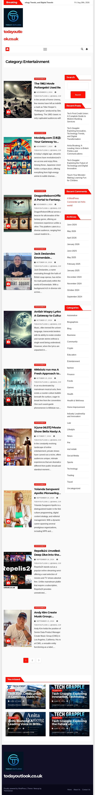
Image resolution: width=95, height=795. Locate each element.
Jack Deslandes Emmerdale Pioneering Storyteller (48, 257)
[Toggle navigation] (45, 49)
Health (70, 394)
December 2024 (74, 277)
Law (69, 423)
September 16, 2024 (45, 559)
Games (70, 387)
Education (71, 355)
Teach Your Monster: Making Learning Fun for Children (76, 177)
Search (71, 77)
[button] (82, 49)
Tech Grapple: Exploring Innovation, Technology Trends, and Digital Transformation (76, 133)
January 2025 (73, 270)
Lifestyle (71, 429)
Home (69, 790)
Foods (70, 381)
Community (72, 342)
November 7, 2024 (44, 146)
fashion (70, 368)
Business (71, 335)
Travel (70, 482)
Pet (68, 443)
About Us (77, 790)
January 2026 (73, 244)
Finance (70, 374)
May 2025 (71, 257)
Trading (70, 475)
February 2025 (73, 264)
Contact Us (86, 790)
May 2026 (71, 231)
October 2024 (73, 290)
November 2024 (74, 284)
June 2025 (72, 251)
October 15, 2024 (44, 378)
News (69, 436)
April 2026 (71, 238)
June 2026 (72, 225)
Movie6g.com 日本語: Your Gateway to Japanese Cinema (47, 141)
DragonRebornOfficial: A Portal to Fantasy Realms (49, 199)
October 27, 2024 (44, 320)
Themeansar (8, 791)
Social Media (73, 456)
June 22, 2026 (16, 701)
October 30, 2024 (44, 262)
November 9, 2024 (44, 92)
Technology (72, 469)
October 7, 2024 (44, 436)
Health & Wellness (75, 401)
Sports (70, 462)
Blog (69, 329)
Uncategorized (73, 488)
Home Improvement (76, 407)
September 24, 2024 (45, 498)
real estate (72, 449)
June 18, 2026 (16, 728)
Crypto (70, 348)
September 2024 (74, 297)
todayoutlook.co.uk (23, 776)
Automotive (72, 315)
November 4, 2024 (44, 204)
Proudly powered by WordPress (15, 788)
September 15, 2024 (45, 621)
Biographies (72, 322)
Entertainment (40, 78)
